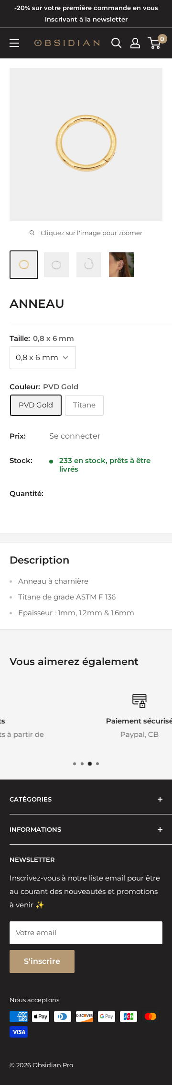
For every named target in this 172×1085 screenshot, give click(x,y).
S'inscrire (42, 961)
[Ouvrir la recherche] (116, 43)
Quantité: (26, 493)
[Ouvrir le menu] (14, 43)
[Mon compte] (135, 43)
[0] (155, 43)
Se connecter (74, 436)
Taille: (42, 338)
